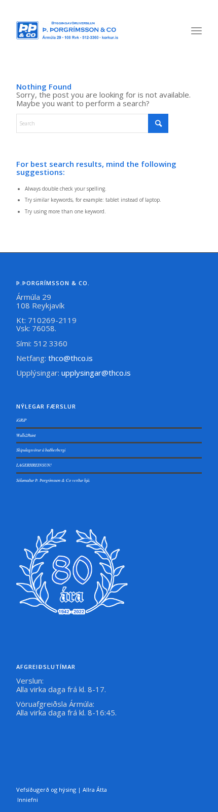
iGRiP (21, 420)
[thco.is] (67, 30)
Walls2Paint (25, 435)
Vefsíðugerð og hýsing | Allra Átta (61, 789)
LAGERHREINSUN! (34, 465)
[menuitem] (196, 30)
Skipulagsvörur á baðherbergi (40, 450)
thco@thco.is (70, 358)
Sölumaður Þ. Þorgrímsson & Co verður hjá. (53, 480)
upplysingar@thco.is (97, 373)
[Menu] (196, 30)
